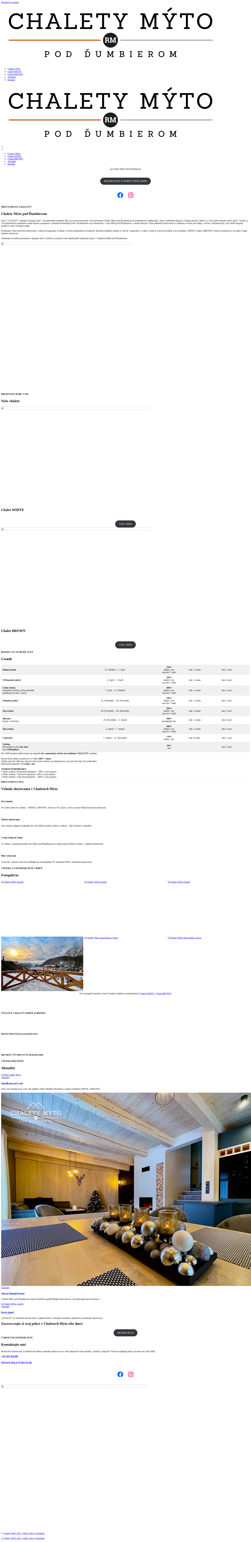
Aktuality (12, 77)
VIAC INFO (125, 523)
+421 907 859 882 (9, 1356)
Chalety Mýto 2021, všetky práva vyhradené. (24, 1533)
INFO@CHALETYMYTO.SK (16, 1362)
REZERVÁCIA (125, 1332)
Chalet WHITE (15, 71)
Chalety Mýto (14, 69)
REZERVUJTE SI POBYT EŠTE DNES (125, 181)
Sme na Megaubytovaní (12, 1293)
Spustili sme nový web (12, 1083)
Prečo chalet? (7, 1312)
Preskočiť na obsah (10, 2)
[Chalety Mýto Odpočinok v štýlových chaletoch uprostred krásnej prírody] (110, 63)
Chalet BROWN (15, 74)
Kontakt (11, 80)
